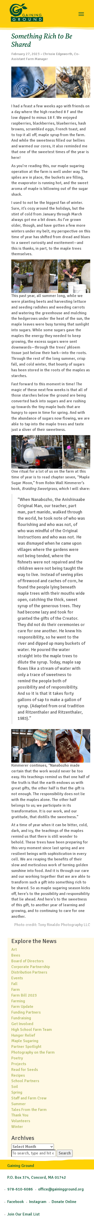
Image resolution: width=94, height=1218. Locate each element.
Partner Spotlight (26, 1046)
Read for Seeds (24, 1069)
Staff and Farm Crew (29, 1098)
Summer (18, 1103)
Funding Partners (26, 1012)
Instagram (37, 1201)
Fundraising (21, 1018)
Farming (18, 1001)
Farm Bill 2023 (24, 995)
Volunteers (20, 1120)
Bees (15, 955)
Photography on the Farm (33, 1052)
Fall (14, 983)
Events (17, 978)
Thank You (19, 1115)
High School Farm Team (31, 1029)
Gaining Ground (26, 11)
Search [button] (65, 1153)
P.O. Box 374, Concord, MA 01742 (36, 1177)
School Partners (25, 1080)
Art (14, 949)
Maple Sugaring (24, 1040)
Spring (16, 1092)
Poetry (17, 1058)
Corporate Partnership (30, 966)
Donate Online (64, 1201)
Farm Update (22, 1006)
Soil (14, 1086)
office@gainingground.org (61, 1189)
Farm (15, 989)
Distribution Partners (29, 972)
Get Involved (22, 1023)
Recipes (18, 1075)
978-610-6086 (20, 1189)
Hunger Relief (23, 1035)
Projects (18, 1063)
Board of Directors (27, 961)
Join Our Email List (23, 1214)
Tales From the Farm (29, 1109)
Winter (17, 1126)
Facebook (15, 1201)
